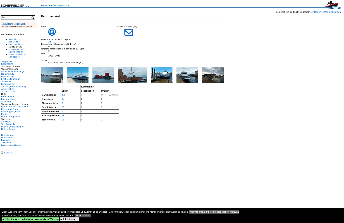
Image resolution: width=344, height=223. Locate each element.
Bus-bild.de (13, 42)
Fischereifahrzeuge (10, 79)
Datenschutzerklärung (11, 145)
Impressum (63, 5)
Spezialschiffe (8, 91)
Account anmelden (331, 12)
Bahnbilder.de (14, 39)
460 (63, 95)
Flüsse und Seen (9, 109)
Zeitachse (6, 142)
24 (102, 95)
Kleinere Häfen (8, 99)
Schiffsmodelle (8, 124)
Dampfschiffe (7, 76)
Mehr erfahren (83, 215)
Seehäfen (6, 101)
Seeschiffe (6, 81)
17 (63, 119)
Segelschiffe (7, 64)
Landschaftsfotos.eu (17, 54)
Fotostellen (6, 140)
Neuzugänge (7, 135)
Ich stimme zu (69, 219)
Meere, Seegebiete (10, 116)
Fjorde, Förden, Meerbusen (14, 106)
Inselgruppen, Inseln (11, 111)
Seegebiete (7, 61)
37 (63, 99)
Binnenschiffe (8, 74)
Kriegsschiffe (7, 84)
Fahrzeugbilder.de (16, 44)
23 (49, 42)
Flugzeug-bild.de (15, 49)
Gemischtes (7, 137)
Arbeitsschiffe (7, 89)
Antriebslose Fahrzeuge (13, 71)
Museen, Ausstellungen (12, 126)
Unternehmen (8, 129)
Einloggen (316, 12)
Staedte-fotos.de (15, 52)
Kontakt (52, 5)
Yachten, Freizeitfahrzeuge (14, 86)
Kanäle (4, 114)
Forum (44, 5)
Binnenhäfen (7, 96)
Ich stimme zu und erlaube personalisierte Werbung (30, 219)
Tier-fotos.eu (14, 57)
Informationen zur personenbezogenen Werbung (214, 211)
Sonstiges (6, 121)
